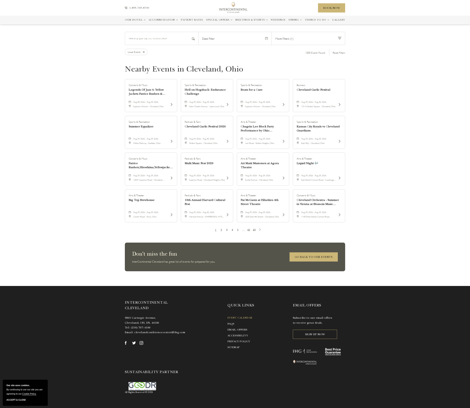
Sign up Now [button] (315, 334)
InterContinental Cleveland (146, 305)
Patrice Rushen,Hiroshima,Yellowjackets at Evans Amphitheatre (150, 165)
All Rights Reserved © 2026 (139, 392)
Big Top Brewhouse (142, 200)
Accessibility (237, 335)
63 (254, 229)
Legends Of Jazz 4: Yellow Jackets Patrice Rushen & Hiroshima (146, 92)
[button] (314, 257)
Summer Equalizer (141, 126)
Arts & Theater (248, 121)
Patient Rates (192, 19)
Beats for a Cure (252, 90)
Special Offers (217, 19)
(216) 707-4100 (140, 327)
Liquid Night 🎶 (307, 163)
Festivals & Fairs (193, 121)
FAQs (230, 323)
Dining (294, 19)
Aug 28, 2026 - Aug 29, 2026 (145, 101)
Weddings (278, 19)
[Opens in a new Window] (127, 343)
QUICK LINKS (240, 305)
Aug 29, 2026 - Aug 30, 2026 (313, 101)
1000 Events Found (315, 52)
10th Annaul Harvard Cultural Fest (205, 202)
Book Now (331, 8)
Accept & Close (16, 400)
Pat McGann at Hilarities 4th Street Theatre (260, 202)
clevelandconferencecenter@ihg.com (159, 332)
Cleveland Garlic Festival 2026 (205, 126)
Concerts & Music (138, 84)
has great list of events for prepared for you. (173, 261)
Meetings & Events (250, 19)
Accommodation (162, 19)
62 (248, 229)
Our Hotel (134, 19)
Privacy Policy (238, 341)
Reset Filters (339, 52)
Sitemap (233, 347)
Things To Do (315, 19)
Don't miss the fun (154, 253)
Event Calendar (239, 317)
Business (301, 84)
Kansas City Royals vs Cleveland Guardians (318, 128)
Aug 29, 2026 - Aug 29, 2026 (201, 101)
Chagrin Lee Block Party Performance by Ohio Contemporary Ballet (257, 129)
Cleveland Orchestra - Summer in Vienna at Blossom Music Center (318, 202)
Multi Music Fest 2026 (199, 163)
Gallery (338, 19)
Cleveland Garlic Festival (313, 90)
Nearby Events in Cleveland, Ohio (184, 69)
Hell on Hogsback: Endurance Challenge (205, 92)
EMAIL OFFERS (307, 305)
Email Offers (237, 329)
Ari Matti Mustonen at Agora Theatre (260, 165)
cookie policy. (29, 394)
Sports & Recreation (195, 84)
